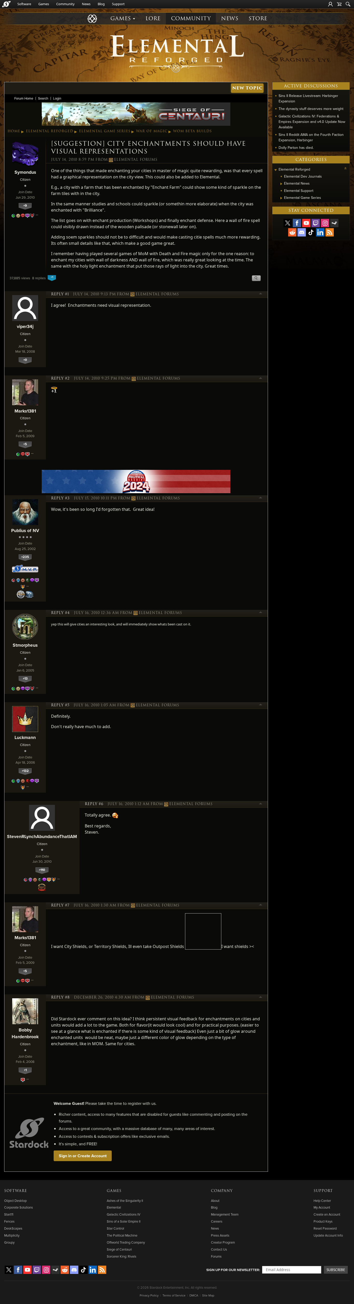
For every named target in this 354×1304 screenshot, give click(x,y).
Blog (101, 4)
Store (258, 18)
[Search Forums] (348, 4)
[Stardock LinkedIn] (320, 232)
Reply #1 (60, 294)
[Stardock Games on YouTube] (306, 223)
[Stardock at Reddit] (292, 232)
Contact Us (219, 1249)
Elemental (114, 1207)
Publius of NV (25, 530)
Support (118, 4)
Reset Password (325, 1228)
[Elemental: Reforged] (177, 53)
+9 (25, 205)
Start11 (8, 1214)
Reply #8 (60, 997)
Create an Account (327, 1214)
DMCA (193, 1295)
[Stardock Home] (6, 4)
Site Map (208, 1295)
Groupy (9, 1242)
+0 (25, 359)
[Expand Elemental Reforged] (275, 170)
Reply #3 (60, 498)
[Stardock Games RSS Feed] (329, 232)
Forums (216, 1256)
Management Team (224, 1214)
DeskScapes (13, 1228)
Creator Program (223, 1242)
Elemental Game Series (104, 131)
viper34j (25, 326)
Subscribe (336, 1269)
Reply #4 (60, 613)
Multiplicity (11, 1235)
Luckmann (25, 737)
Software (24, 4)
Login (57, 98)
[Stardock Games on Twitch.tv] (315, 223)
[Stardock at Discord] (301, 232)
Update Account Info (328, 1235)
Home (14, 131)
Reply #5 (60, 705)
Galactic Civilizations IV (123, 1214)
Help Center (322, 1200)
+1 (25, 1070)
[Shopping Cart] (339, 4)
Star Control (115, 1228)
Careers (216, 1221)
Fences (9, 1221)
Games (43, 4)
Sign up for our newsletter (232, 1269)
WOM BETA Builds (192, 131)
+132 (25, 770)
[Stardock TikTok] (311, 232)
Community (65, 4)
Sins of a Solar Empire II (123, 1221)
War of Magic (151, 131)
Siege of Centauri (119, 1249)
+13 (25, 678)
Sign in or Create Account (83, 1156)
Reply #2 (60, 378)
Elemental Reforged (49, 131)
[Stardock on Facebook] (297, 223)
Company (222, 1191)
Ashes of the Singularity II (125, 1200)
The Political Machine (122, 1235)
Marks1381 (25, 411)
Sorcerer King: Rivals (121, 1256)
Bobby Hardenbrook (25, 1033)
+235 (25, 556)
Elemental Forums (136, 159)
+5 (25, 444)
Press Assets (220, 1235)
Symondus (25, 172)
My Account (322, 1207)
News (86, 4)
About (215, 1200)
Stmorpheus (25, 645)
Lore (153, 18)
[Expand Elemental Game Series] (281, 198)
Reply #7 (60, 905)
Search (43, 98)
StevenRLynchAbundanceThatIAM (42, 836)
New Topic (247, 88)
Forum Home (23, 98)
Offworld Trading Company (126, 1242)
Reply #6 (94, 804)
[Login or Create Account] (330, 4)
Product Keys (323, 1221)
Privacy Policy (149, 1295)
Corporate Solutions (18, 1207)
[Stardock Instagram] (325, 223)
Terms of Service (174, 1295)
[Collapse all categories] (345, 168)
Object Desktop (15, 1200)
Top (261, 294)
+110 (42, 869)
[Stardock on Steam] (334, 223)
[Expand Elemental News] (281, 184)
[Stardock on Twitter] (287, 223)
